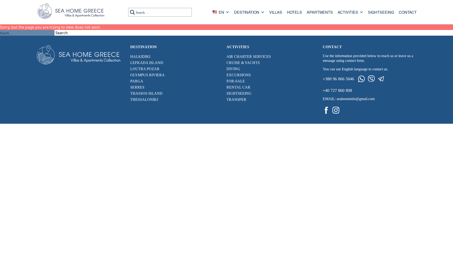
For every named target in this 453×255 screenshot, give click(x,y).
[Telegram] (381, 78)
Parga (136, 81)
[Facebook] (326, 110)
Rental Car (238, 87)
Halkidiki (140, 57)
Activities (348, 12)
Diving (233, 69)
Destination (246, 12)
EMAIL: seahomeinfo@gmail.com (349, 99)
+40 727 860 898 (337, 90)
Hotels (294, 12)
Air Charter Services (248, 57)
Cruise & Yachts (243, 63)
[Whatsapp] (361, 78)
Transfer (236, 100)
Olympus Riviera (147, 75)
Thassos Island (146, 93)
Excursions (238, 75)
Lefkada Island (146, 63)
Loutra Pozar (144, 69)
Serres (137, 87)
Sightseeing (381, 12)
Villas (275, 12)
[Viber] (371, 78)
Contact (408, 12)
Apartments (320, 12)
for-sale (235, 81)
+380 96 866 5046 (338, 78)
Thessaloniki (144, 100)
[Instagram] (336, 110)
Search (61, 32)
